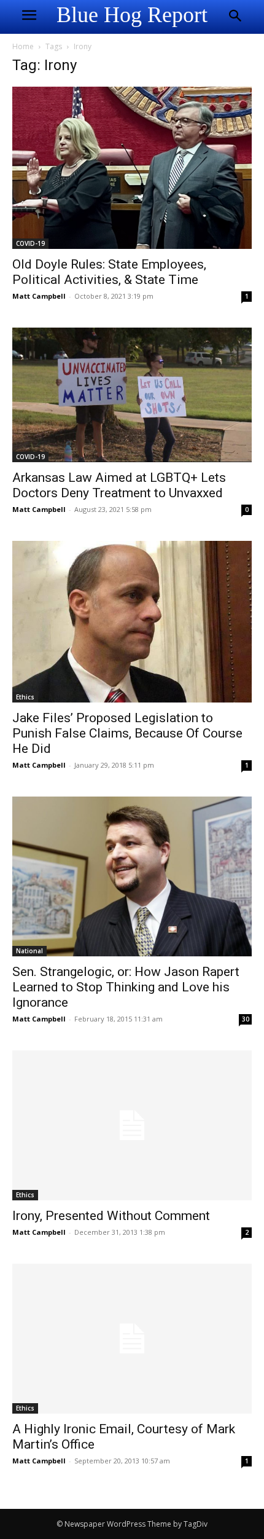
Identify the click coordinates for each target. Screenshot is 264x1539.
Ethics (25, 697)
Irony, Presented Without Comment (111, 1215)
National (29, 951)
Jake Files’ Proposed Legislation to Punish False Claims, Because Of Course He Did (127, 733)
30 (245, 1019)
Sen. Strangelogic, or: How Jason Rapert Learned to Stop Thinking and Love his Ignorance (125, 987)
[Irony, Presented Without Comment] (132, 1125)
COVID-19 (30, 243)
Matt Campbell (39, 296)
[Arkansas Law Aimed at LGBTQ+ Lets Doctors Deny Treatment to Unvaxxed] (132, 395)
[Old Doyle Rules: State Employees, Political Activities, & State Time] (132, 168)
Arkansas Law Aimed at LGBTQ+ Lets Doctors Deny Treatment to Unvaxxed (119, 485)
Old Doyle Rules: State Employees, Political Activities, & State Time (109, 272)
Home (23, 46)
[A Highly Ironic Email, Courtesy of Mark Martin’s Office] (132, 1339)
